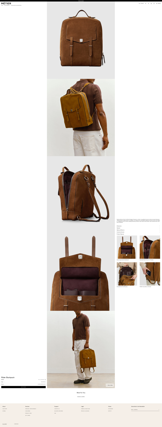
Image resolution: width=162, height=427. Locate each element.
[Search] (145, 3)
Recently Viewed (81, 396)
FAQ (55, 413)
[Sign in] (151, 3)
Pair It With (110, 385)
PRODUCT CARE (28, 413)
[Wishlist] (148, 3)
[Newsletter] (158, 409)
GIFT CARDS (27, 415)
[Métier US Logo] (6, 3)
